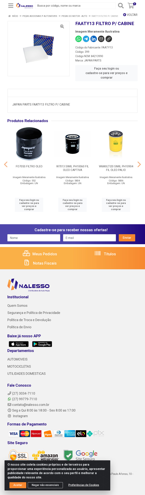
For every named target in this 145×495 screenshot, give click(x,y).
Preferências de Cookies (83, 485)
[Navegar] (6, 164)
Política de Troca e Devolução (29, 320)
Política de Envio (19, 327)
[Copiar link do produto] (109, 39)
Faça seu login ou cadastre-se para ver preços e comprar (106, 73)
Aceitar (17, 485)
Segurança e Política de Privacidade (33, 313)
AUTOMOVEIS (17, 359)
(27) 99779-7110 (24, 399)
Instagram (20, 416)
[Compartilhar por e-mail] (101, 39)
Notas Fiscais (44, 263)
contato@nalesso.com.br (30, 405)
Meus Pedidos (44, 254)
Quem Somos (17, 306)
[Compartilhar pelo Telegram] (86, 39)
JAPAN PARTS (92, 60)
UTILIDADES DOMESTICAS (26, 374)
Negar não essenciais (45, 485)
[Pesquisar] (120, 5)
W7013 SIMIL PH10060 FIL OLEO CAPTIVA (72, 168)
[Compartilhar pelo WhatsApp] (78, 39)
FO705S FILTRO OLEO (29, 166)
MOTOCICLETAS (19, 366)
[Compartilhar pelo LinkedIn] (93, 39)
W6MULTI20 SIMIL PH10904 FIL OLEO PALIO (116, 168)
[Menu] (10, 5)
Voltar (131, 15)
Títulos (109, 254)
